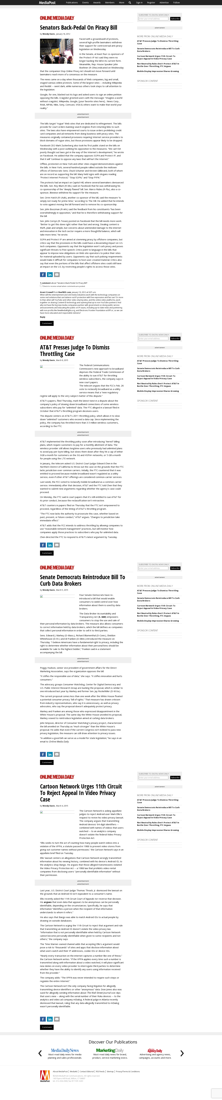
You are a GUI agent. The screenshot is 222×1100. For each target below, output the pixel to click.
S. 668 (102, 616)
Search (130, 2)
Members (109, 2)
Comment (47, 323)
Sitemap (110, 1071)
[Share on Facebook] (43, 274)
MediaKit (73, 1071)
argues (48, 902)
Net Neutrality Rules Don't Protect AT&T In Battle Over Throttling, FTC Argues (158, 65)
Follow (176, 2)
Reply (42, 317)
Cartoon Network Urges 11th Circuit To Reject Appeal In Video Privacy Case (156, 57)
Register (151, 2)
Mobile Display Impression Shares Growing (158, 71)
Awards (97, 2)
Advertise (164, 2)
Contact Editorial (87, 1071)
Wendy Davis (49, 34)
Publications (72, 2)
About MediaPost (60, 1071)
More (121, 2)
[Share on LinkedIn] (50, 274)
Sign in (139, 2)
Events (85, 2)
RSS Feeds (100, 1071)
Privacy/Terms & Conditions (128, 1071)
